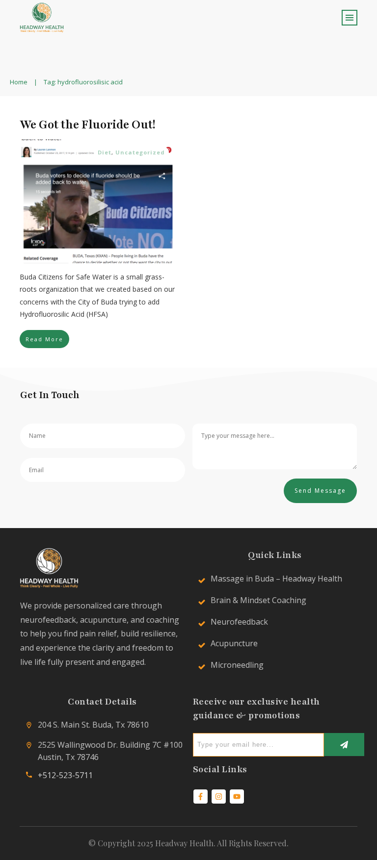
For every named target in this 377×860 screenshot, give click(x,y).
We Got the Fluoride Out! (88, 124)
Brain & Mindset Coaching (258, 600)
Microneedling (237, 664)
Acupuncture (234, 643)
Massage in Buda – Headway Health (276, 578)
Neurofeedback (239, 621)
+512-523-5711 (65, 775)
